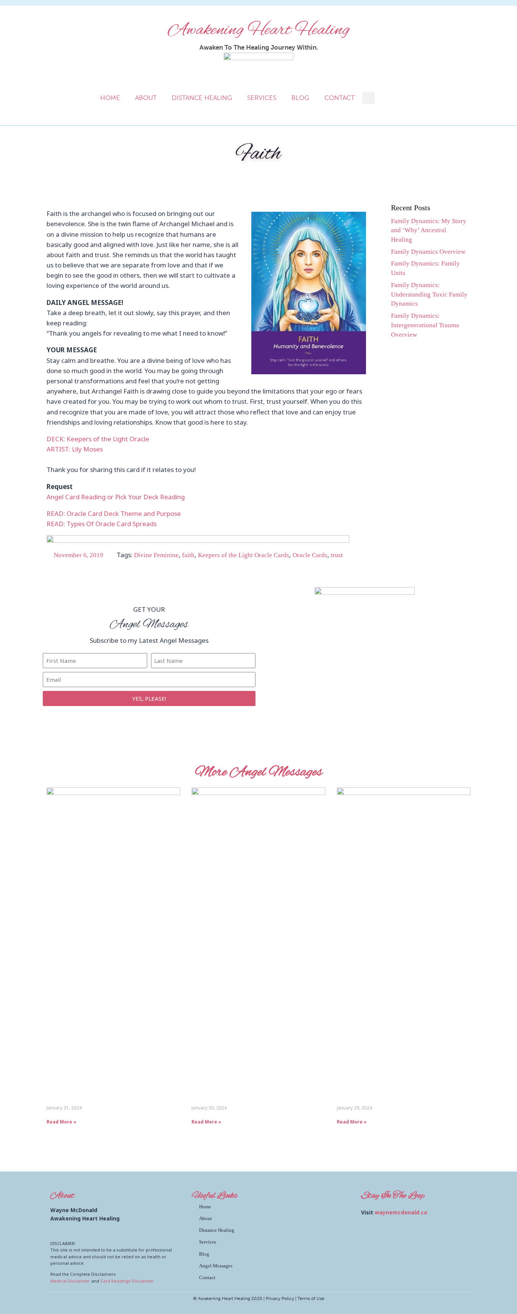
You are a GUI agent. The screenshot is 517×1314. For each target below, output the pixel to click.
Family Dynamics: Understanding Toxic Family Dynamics (429, 294)
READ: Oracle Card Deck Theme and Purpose (114, 513)
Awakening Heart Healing (259, 30)
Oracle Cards (310, 555)
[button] (368, 98)
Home (110, 98)
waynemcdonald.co (401, 1212)
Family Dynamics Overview (428, 251)
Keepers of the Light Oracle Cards (243, 555)
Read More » (61, 1122)
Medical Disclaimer (70, 1281)
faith (188, 555)
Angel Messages (215, 1266)
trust (337, 555)
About (146, 98)
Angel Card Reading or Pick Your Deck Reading (116, 496)
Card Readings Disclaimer (127, 1281)
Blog (300, 98)
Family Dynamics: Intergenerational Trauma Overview (425, 325)
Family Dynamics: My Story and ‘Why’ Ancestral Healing (428, 230)
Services (261, 98)
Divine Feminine (156, 555)
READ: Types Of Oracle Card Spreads (102, 523)
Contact (339, 98)
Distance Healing (202, 98)
